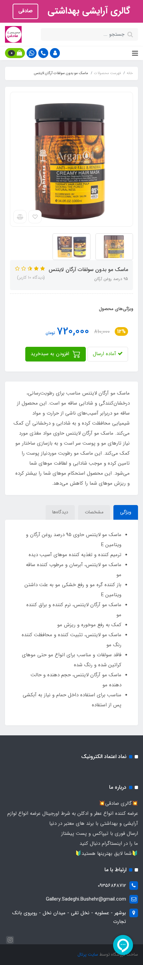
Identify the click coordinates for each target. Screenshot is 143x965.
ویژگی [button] (125, 512)
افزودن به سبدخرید (51, 354)
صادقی (25, 11)
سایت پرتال (87, 954)
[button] (55, 53)
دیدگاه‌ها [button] (60, 512)
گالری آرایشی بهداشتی (87, 11)
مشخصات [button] (94, 512)
